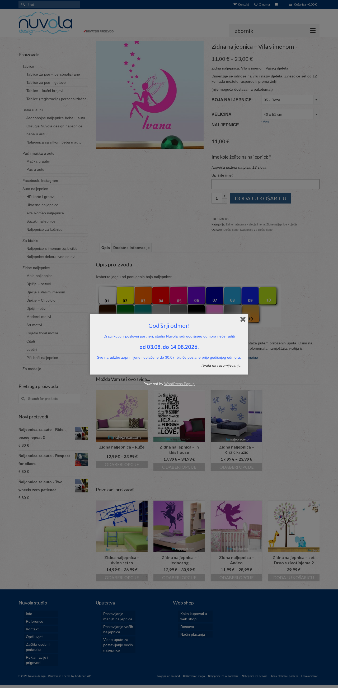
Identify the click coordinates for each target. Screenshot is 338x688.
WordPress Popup (179, 384)
